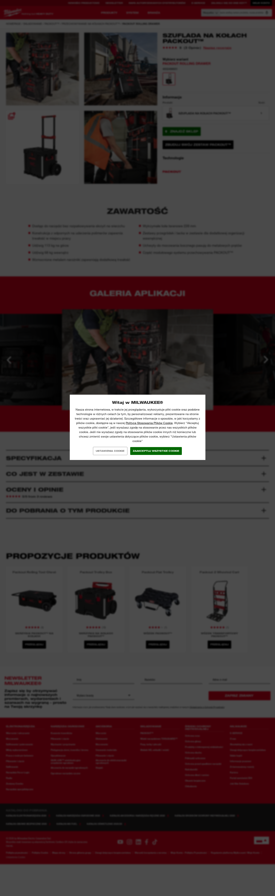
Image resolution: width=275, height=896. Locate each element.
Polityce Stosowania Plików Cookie (149, 423)
